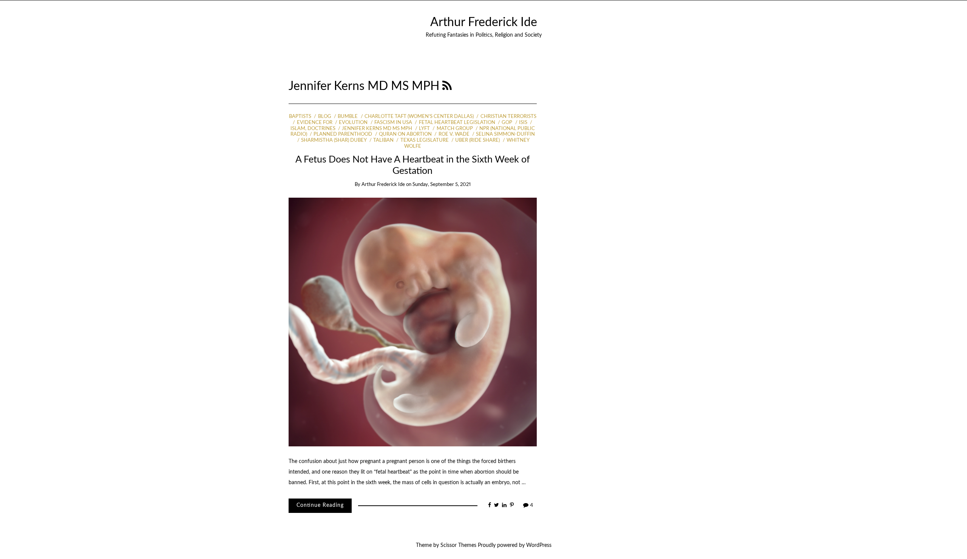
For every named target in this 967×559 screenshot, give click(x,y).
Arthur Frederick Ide (483, 22)
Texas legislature (424, 140)
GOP (507, 122)
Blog (324, 116)
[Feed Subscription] (447, 86)
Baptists (300, 116)
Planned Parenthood (343, 134)
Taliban (383, 140)
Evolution (353, 122)
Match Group (455, 128)
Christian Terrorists (508, 116)
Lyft (424, 128)
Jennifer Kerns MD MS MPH (377, 128)
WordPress (538, 545)
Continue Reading (320, 505)
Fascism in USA (393, 122)
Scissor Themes (458, 545)
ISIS (523, 122)
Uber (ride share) (477, 140)
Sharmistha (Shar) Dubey (333, 140)
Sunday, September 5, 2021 (441, 184)
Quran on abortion (405, 134)
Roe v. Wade (454, 134)
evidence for (314, 122)
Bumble (348, 116)
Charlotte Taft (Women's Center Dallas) (419, 116)
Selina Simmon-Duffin (505, 134)
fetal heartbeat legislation (457, 122)
